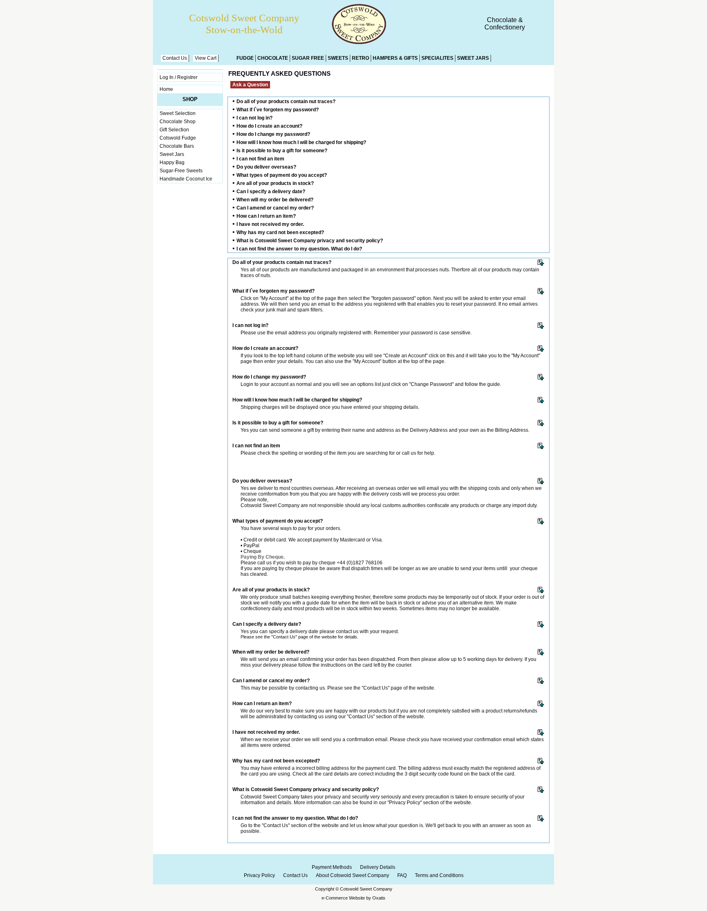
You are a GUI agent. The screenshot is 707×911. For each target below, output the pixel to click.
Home (166, 89)
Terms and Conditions (439, 875)
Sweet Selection (178, 113)
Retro (360, 58)
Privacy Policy (259, 875)
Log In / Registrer (179, 77)
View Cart (205, 58)
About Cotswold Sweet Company (352, 875)
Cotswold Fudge (178, 138)
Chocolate (272, 58)
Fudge (245, 58)
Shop (190, 99)
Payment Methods (332, 867)
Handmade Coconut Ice (186, 179)
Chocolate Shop (178, 121)
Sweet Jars (473, 58)
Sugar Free (308, 58)
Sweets (338, 58)
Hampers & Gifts (395, 58)
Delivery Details (377, 867)
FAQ (402, 875)
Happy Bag (172, 162)
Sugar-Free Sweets (181, 171)
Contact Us (174, 58)
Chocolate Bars (177, 146)
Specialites (437, 58)
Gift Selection (174, 130)
